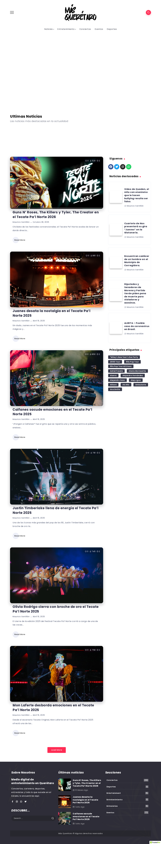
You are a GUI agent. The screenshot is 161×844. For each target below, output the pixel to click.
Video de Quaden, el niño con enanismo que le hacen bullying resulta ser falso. (136, 195)
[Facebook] (110, 166)
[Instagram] (122, 166)
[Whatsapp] (128, 166)
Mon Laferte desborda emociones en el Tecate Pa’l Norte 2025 (53, 707)
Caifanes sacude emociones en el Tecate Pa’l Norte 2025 (32, 132)
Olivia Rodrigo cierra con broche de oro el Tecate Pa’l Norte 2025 (56, 609)
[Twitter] (116, 166)
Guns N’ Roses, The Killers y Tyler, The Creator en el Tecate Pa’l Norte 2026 (56, 214)
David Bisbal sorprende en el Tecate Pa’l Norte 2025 (80, 98)
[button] (15, 70)
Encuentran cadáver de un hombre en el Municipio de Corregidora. (136, 261)
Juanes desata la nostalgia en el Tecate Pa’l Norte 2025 (51, 313)
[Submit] (53, 818)
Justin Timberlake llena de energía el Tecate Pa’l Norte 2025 (31, 151)
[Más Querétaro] (80, 12)
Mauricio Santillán (21, 222)
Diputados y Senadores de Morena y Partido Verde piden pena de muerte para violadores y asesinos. (135, 293)
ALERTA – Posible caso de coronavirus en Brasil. (136, 326)
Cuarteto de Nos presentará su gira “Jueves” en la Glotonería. (135, 228)
